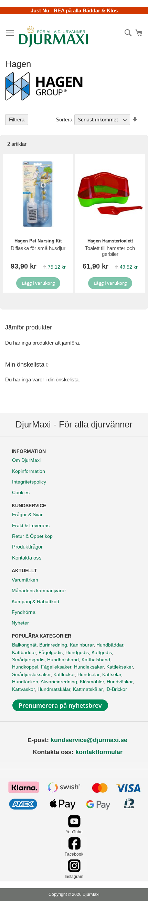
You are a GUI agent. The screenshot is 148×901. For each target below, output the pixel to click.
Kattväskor (23, 689)
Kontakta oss (27, 558)
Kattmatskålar (88, 689)
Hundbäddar (109, 645)
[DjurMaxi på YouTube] (74, 826)
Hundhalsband (63, 659)
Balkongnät (24, 645)
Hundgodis (77, 652)
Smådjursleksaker (31, 674)
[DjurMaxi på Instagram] (74, 870)
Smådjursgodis (28, 659)
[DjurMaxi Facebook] (74, 848)
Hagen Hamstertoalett (110, 240)
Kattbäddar (24, 652)
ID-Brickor (116, 689)
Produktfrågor (27, 547)
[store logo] (53, 36)
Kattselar (111, 674)
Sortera (64, 119)
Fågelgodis (51, 652)
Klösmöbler (92, 681)
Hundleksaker (89, 667)
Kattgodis (102, 652)
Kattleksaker (119, 667)
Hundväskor (120, 681)
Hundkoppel (25, 667)
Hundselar (88, 674)
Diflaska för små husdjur (38, 248)
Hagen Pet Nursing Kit (38, 240)
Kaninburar (82, 645)
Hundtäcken (25, 681)
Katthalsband (96, 659)
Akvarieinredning (59, 681)
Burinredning (53, 645)
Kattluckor (64, 674)
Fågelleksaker (56, 667)
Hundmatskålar (54, 689)
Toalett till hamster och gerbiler (110, 251)
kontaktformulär (99, 752)
